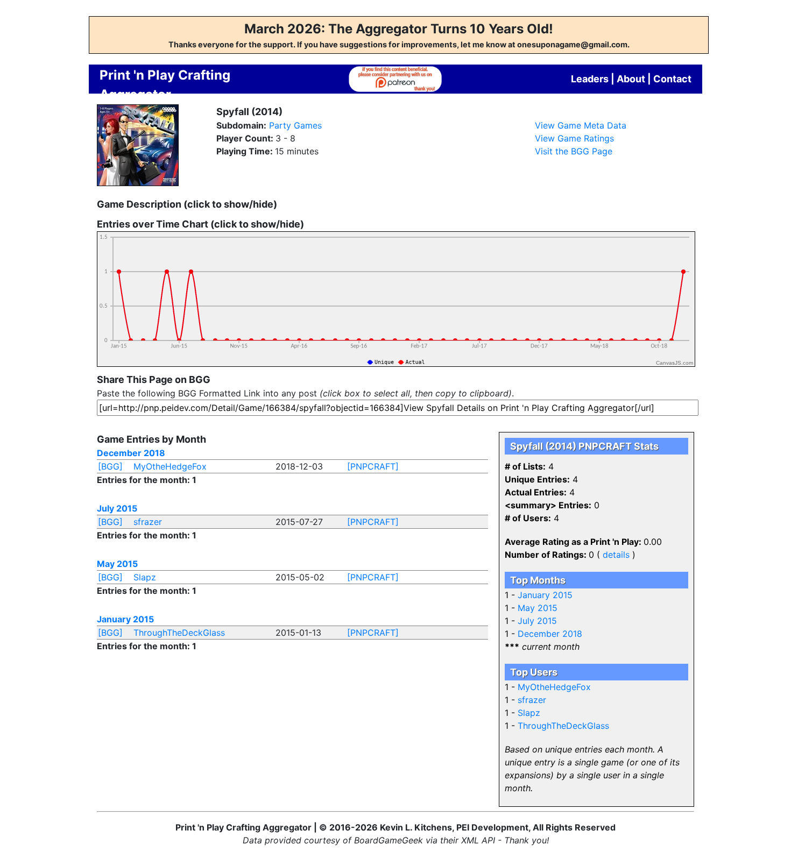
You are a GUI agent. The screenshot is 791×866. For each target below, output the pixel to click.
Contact (672, 78)
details (616, 554)
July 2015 (117, 508)
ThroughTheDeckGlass (179, 632)
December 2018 (131, 453)
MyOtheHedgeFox (170, 466)
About (631, 78)
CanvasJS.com (674, 363)
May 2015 (117, 563)
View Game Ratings (574, 138)
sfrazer (147, 521)
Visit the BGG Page (573, 151)
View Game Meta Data (580, 125)
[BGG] (110, 466)
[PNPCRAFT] (373, 466)
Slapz (144, 577)
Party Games (295, 125)
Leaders (590, 78)
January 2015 (125, 619)
